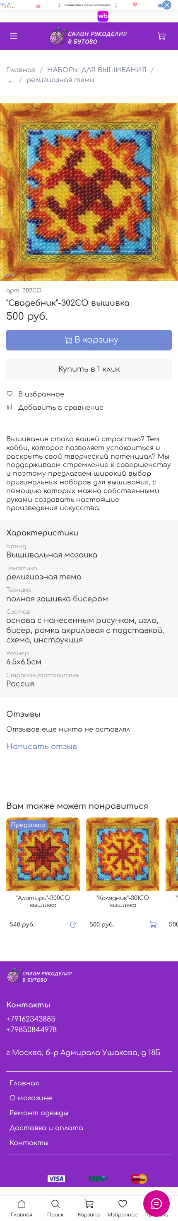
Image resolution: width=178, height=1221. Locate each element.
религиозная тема (60, 80)
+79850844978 (31, 1030)
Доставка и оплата (46, 1128)
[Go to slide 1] (7, 275)
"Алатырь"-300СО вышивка (43, 902)
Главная (21, 70)
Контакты (29, 1143)
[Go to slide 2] (13, 275)
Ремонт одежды (39, 1113)
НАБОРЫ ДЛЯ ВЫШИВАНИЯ (97, 70)
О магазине (31, 1098)
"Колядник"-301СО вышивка (122, 902)
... (10, 80)
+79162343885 (30, 1019)
